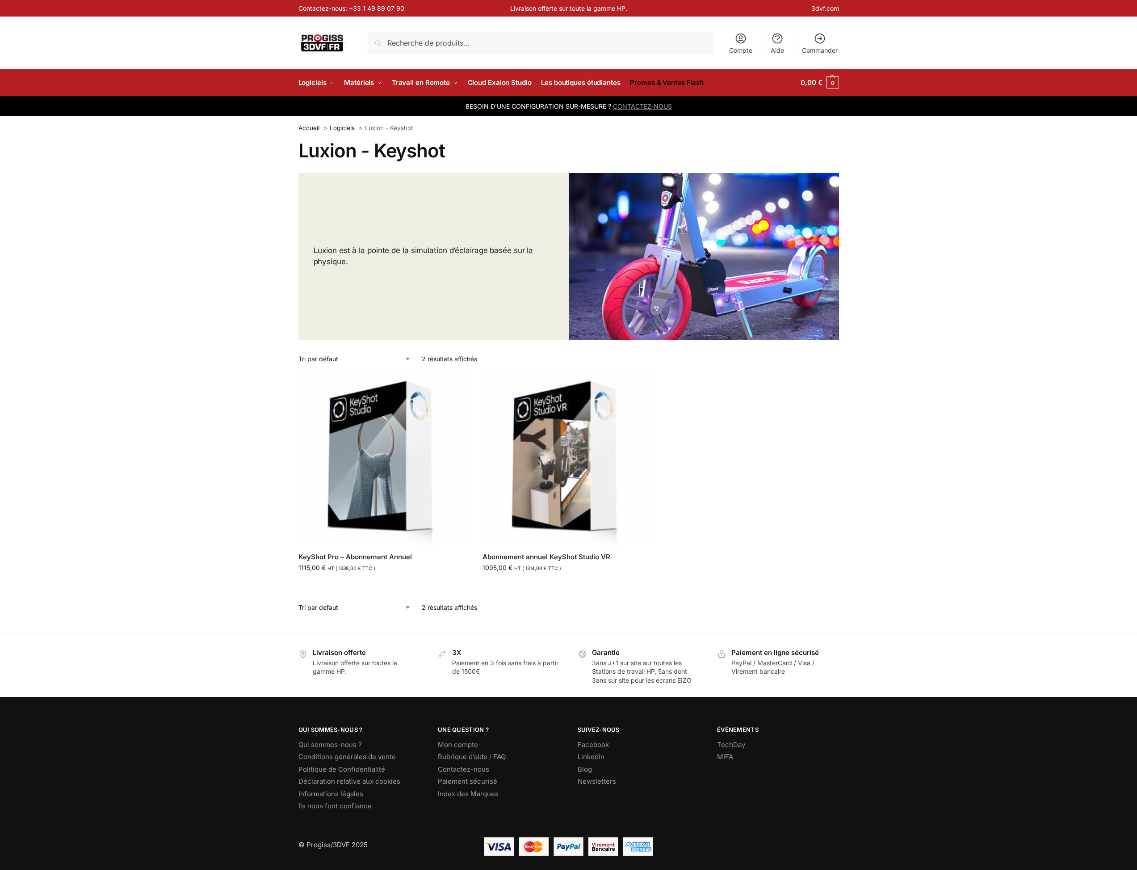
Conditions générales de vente (347, 756)
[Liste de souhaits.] (455, 387)
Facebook (593, 744)
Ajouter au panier (384, 586)
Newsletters (597, 781)
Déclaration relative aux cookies (349, 781)
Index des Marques (468, 794)
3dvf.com (825, 8)
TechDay (731, 744)
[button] (820, 82)
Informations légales (330, 794)
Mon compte (458, 744)
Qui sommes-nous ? (330, 744)
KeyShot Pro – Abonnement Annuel (355, 557)
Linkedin (591, 756)
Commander (820, 50)
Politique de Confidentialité (341, 769)
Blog (585, 769)
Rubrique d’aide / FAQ (472, 756)
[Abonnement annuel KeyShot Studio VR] (568, 459)
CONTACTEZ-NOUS (642, 106)
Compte (740, 50)
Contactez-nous (463, 769)
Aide (777, 50)
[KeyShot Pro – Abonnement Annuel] (384, 459)
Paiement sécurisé (467, 781)
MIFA (725, 756)
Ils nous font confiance (335, 806)
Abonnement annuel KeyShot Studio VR (546, 557)
